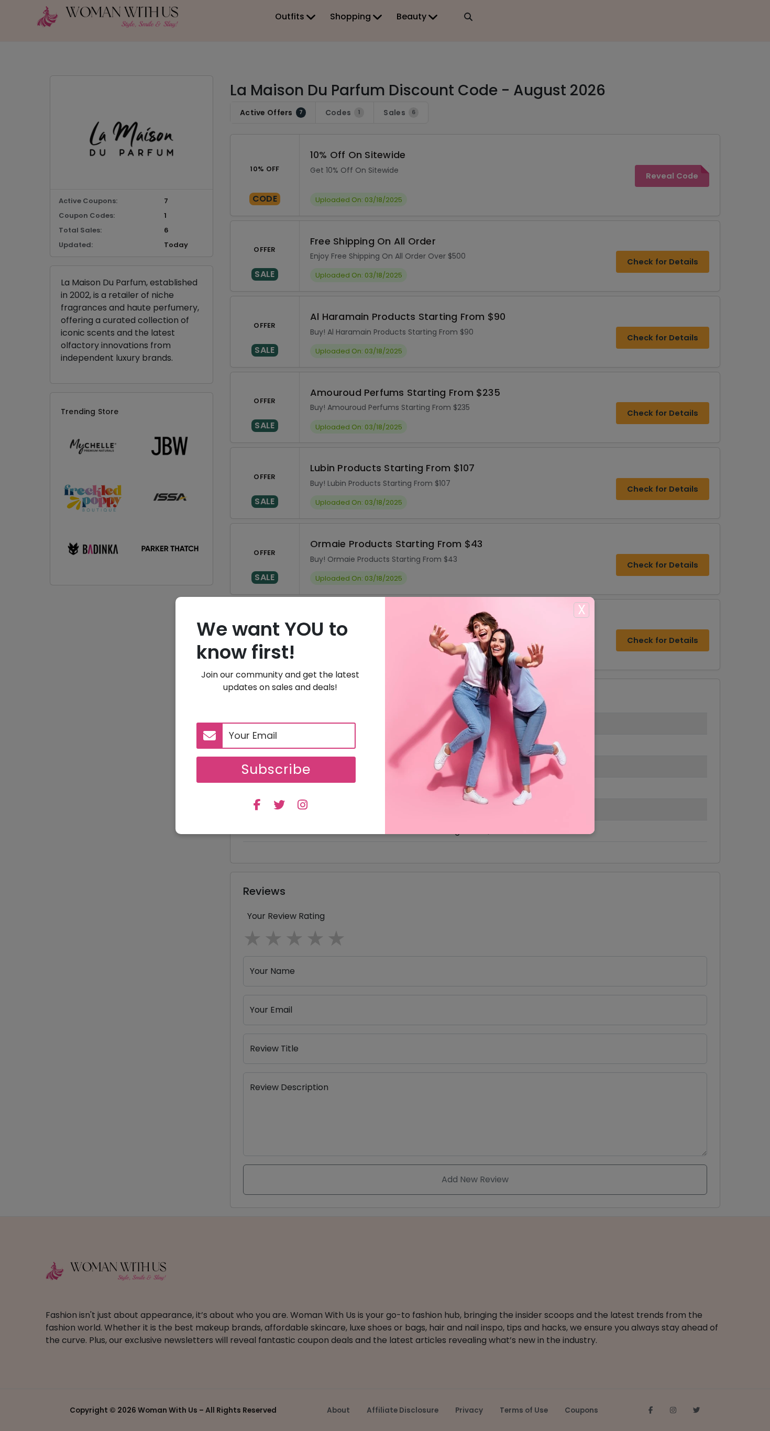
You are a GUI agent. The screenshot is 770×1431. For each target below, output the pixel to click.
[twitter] (279, 806)
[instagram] (302, 806)
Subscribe (276, 769)
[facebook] (257, 806)
